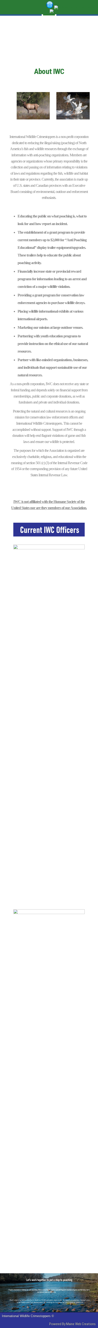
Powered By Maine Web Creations (72, 1324)
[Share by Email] (50, 7)
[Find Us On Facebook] (74, 7)
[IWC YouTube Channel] (72, 11)
